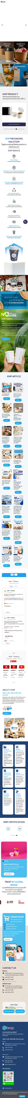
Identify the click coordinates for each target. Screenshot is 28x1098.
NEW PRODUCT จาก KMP (6, 670)
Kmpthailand (8, 1088)
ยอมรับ (22, 1096)
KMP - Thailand (13, 581)
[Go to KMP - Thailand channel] (14, 653)
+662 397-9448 (9, 979)
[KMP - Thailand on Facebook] (14, 577)
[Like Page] (12, 575)
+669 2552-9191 (9, 992)
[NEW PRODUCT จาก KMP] (6, 667)
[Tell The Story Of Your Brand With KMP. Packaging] (21, 667)
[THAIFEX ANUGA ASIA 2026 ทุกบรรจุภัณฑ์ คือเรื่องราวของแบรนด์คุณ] (14, 667)
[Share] (15, 575)
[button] (2, 24)
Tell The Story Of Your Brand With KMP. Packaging (21, 670)
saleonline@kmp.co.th (10, 1064)
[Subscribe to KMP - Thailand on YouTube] (14, 661)
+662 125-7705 (9, 990)
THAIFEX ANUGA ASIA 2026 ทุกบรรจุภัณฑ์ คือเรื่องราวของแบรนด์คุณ (14, 670)
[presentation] (2, 112)
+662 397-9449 (9, 977)
